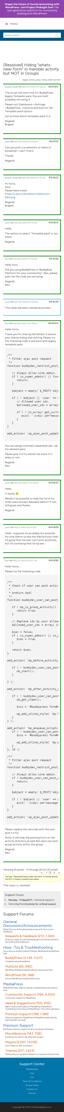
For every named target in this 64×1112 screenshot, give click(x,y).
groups (38, 80)
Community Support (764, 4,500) (30, 994)
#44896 (53, 560)
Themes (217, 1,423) (19, 1051)
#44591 (53, 141)
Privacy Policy (32, 1085)
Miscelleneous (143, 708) (23, 1033)
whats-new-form (54, 80)
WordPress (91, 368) (19, 975)
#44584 (53, 86)
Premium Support (18, 1025)
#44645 (53, 482)
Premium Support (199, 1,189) (27, 1014)
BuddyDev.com (44, 1107)
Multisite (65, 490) (18, 966)
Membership (32, 1069)
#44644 (53, 323)
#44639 (53, 301)
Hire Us (32, 1093)
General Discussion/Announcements (27, 923)
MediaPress (13, 984)
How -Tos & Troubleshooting (28, 947)
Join (32, 1077)
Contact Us (32, 1089)
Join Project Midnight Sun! (32, 6)
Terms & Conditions (32, 1081)
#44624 (53, 222)
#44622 (53, 177)
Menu (14, 24)
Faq (32, 1073)
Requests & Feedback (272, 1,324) (29, 936)
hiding (44, 80)
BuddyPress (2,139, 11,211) (23, 958)
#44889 (53, 527)
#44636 (53, 258)
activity (32, 80)
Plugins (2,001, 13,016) (21, 1042)
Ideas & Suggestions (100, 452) (28, 1003)
